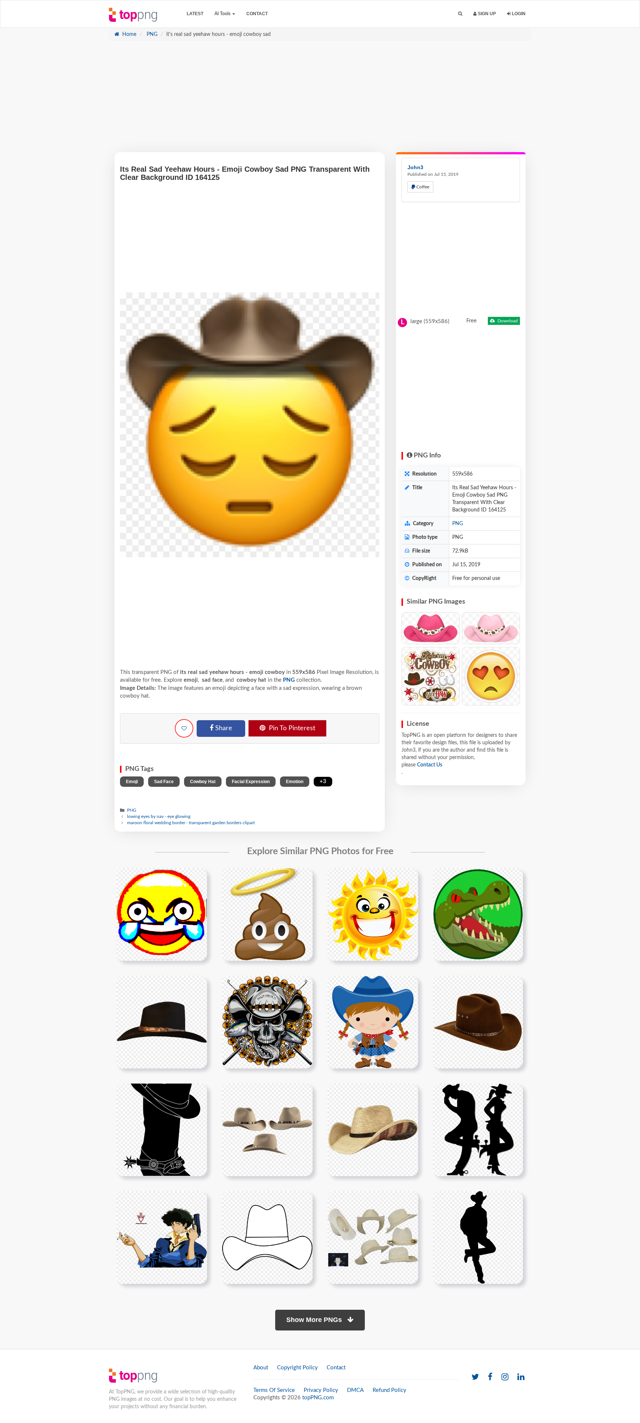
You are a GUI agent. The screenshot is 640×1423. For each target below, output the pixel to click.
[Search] (460, 14)
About (260, 1367)
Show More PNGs (315, 1319)
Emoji (132, 781)
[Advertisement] (320, 100)
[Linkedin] (520, 1377)
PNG (151, 34)
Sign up (486, 13)
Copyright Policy (297, 1367)
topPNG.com (318, 1397)
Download (507, 321)
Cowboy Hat (203, 781)
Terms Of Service (274, 1390)
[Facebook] (490, 1377)
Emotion (294, 781)
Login (518, 13)
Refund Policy (389, 1390)
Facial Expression (251, 781)
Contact (257, 13)
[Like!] (184, 728)
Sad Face (164, 781)
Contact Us (429, 765)
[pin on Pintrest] (197, 878)
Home (128, 34)
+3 (323, 781)
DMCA (355, 1390)
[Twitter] (475, 1377)
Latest (195, 13)
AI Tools (222, 13)
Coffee (422, 187)
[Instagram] (505, 1377)
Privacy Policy (321, 1390)
